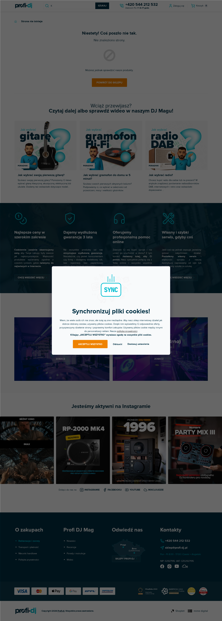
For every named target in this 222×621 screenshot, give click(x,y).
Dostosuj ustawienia (138, 344)
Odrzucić (117, 344)
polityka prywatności (127, 331)
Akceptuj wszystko (90, 344)
